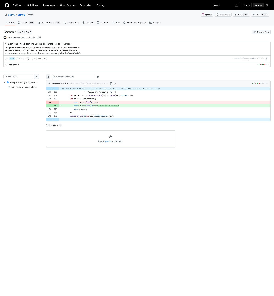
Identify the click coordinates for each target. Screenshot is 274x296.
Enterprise (85, 5)
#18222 (19, 58)
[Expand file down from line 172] (52, 119)
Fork (242, 14)
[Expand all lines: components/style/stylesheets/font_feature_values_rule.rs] (115, 84)
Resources (49, 5)
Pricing (100, 5)
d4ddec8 (245, 59)
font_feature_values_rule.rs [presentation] (23, 87)
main (12, 59)
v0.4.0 (34, 58)
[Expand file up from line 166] (52, 88)
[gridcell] (158, 88)
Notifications (225, 14)
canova (11, 37)
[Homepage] (7, 5)
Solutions (32, 5)
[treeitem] (21, 84)
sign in (108, 141)
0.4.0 (44, 58)
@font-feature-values (30, 44)
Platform (17, 5)
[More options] (267, 83)
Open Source (67, 5)
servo (11, 14)
